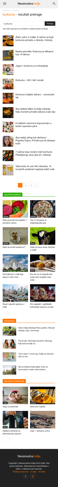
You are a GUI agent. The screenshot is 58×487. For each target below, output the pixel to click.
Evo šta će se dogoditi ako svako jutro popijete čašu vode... (41, 277)
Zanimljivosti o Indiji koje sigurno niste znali (13, 275)
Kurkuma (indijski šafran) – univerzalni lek (35, 96)
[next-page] (37, 185)
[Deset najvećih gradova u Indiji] (15, 293)
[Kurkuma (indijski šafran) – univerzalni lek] (8, 98)
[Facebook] (25, 476)
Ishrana (6, 216)
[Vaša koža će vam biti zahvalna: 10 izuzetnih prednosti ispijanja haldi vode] (8, 170)
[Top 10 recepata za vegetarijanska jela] (42, 209)
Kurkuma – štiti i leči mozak (30, 80)
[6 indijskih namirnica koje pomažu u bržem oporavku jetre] (8, 127)
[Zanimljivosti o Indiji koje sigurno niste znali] (15, 263)
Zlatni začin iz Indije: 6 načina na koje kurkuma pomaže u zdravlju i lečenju (34, 38)
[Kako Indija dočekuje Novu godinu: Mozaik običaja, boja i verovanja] (9, 331)
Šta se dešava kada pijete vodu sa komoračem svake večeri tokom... (33, 368)
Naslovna (6, 10)
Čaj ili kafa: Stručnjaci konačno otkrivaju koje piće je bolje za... (35, 342)
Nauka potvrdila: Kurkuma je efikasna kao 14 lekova (34, 53)
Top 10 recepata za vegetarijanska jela (38, 221)
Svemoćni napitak (37, 406)
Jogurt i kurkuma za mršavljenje (32, 65)
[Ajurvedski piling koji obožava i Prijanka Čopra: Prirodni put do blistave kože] (8, 141)
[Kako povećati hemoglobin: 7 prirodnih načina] (15, 209)
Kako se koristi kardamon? (14, 247)
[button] (4, 3)
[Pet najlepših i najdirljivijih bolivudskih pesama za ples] (42, 293)
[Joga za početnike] (15, 395)
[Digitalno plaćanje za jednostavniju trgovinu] (15, 419)
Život (32, 243)
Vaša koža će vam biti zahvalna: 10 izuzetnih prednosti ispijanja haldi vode (35, 167)
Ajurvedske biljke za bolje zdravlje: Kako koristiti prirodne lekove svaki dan (35, 110)
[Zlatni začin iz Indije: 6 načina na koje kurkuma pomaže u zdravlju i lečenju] (8, 40)
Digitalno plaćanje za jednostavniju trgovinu (12, 432)
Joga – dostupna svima (40, 430)
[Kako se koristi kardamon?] (15, 236)
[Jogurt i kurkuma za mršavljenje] (8, 69)
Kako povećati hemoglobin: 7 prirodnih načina (15, 221)
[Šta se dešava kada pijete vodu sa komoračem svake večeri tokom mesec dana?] (9, 370)
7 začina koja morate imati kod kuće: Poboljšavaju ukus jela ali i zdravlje (34, 153)
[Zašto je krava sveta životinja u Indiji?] (42, 236)
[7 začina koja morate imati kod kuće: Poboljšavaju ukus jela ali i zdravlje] (8, 155)
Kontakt (42, 471)
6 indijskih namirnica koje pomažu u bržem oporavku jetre (34, 124)
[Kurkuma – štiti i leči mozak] (8, 84)
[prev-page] (4, 312)
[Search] (54, 3)
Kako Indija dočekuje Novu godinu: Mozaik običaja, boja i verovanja (36, 329)
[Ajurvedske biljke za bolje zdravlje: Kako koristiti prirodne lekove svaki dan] (8, 112)
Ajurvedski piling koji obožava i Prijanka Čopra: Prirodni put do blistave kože (35, 140)
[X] (32, 476)
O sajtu (33, 471)
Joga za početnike (10, 406)
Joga (5, 403)
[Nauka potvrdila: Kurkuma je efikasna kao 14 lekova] (8, 55)
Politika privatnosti (20, 471)
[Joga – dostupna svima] (42, 419)
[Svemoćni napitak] (42, 395)
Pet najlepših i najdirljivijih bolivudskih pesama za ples (42, 305)
